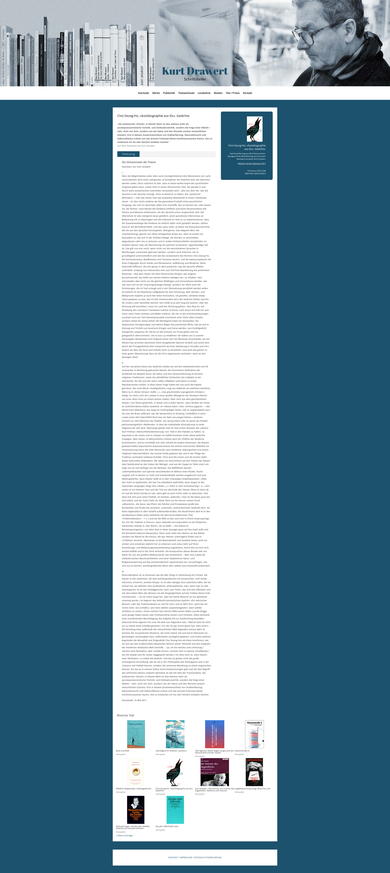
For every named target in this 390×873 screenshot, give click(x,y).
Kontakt (247, 93)
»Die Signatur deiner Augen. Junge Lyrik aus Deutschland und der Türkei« (214, 751)
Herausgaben (120, 754)
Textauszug (128, 154)
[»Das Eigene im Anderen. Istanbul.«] (175, 734)
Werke (156, 93)
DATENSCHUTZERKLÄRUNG (208, 857)
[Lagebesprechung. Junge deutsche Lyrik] (254, 772)
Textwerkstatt (186, 93)
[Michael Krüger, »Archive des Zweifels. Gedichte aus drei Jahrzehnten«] (136, 810)
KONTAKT (173, 857)
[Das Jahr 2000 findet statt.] (175, 810)
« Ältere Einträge (124, 835)
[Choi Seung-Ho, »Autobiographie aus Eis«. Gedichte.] (175, 772)
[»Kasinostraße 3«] (254, 734)
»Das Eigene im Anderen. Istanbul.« (171, 750)
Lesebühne (204, 93)
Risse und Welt (122, 750)
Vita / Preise (233, 93)
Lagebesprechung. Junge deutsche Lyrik (252, 788)
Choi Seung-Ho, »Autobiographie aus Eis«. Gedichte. (174, 789)
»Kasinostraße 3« (242, 750)
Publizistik (169, 93)
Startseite (143, 93)
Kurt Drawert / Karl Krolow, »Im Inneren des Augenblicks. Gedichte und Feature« (214, 789)
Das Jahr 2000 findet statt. (167, 826)
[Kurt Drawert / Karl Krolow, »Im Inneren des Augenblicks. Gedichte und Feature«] (215, 772)
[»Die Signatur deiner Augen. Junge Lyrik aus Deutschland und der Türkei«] (215, 734)
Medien (218, 93)
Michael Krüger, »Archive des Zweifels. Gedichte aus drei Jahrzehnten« (133, 827)
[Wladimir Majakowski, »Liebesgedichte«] (136, 772)
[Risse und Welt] (136, 734)
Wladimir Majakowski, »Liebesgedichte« (133, 788)
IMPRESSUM (186, 857)
